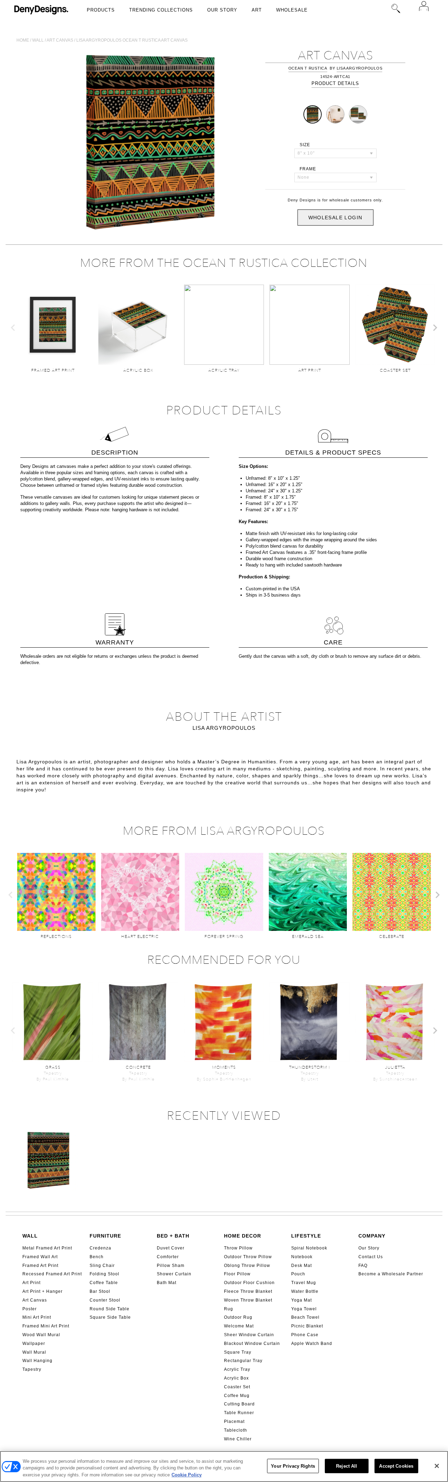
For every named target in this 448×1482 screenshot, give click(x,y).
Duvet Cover (170, 1248)
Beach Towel (305, 1317)
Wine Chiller (238, 1439)
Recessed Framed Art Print (52, 1273)
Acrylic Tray (237, 1369)
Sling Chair (102, 1265)
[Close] (436, 1466)
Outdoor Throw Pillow (248, 1256)
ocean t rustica (307, 68)
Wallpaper (33, 1343)
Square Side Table (110, 1317)
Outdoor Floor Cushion (249, 1282)
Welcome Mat (239, 1326)
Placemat (234, 1421)
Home (22, 40)
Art (257, 10)
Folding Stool (104, 1273)
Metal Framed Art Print (47, 1248)
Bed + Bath (173, 1236)
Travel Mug (303, 1282)
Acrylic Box (236, 1378)
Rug (228, 1308)
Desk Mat (301, 1265)
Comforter (168, 1256)
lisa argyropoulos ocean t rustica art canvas (132, 40)
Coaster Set (237, 1386)
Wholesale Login (335, 217)
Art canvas (60, 40)
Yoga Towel (304, 1308)
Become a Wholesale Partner (390, 1273)
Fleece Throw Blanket (248, 1291)
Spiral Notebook (309, 1248)
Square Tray (237, 1352)
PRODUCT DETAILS (335, 83)
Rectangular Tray (243, 1360)
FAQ (363, 1265)
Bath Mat (166, 1282)
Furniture (105, 1236)
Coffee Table (104, 1282)
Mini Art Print (36, 1317)
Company (371, 1236)
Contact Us (370, 1256)
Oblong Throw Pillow (247, 1265)
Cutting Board (239, 1404)
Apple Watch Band (311, 1343)
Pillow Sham (170, 1265)
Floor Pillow (237, 1273)
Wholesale (292, 10)
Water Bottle (304, 1291)
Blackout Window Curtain (252, 1343)
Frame (308, 168)
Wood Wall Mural (41, 1334)
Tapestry (31, 1369)
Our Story (222, 10)
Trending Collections (161, 10)
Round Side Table (110, 1308)
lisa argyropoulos (360, 68)
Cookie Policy (187, 1474)
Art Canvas (34, 1300)
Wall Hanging (37, 1360)
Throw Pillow (238, 1248)
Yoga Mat (301, 1300)
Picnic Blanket (307, 1326)
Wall (38, 40)
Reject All (346, 1465)
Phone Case (304, 1334)
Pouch (298, 1273)
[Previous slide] (13, 327)
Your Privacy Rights (293, 1465)
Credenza (100, 1248)
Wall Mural (34, 1352)
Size (305, 144)
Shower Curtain (174, 1273)
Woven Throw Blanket (248, 1300)
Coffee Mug (237, 1395)
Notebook (302, 1256)
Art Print (31, 1282)
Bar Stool (100, 1291)
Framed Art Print (40, 1265)
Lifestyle (306, 1236)
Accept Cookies (396, 1465)
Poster (29, 1308)
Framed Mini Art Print (45, 1326)
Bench (97, 1256)
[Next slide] (434, 327)
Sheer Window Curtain (249, 1334)
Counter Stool (105, 1300)
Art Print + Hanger (42, 1291)
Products (101, 10)
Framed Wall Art (40, 1256)
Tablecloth (235, 1430)
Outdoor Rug (238, 1317)
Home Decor (242, 1236)
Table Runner (239, 1412)
